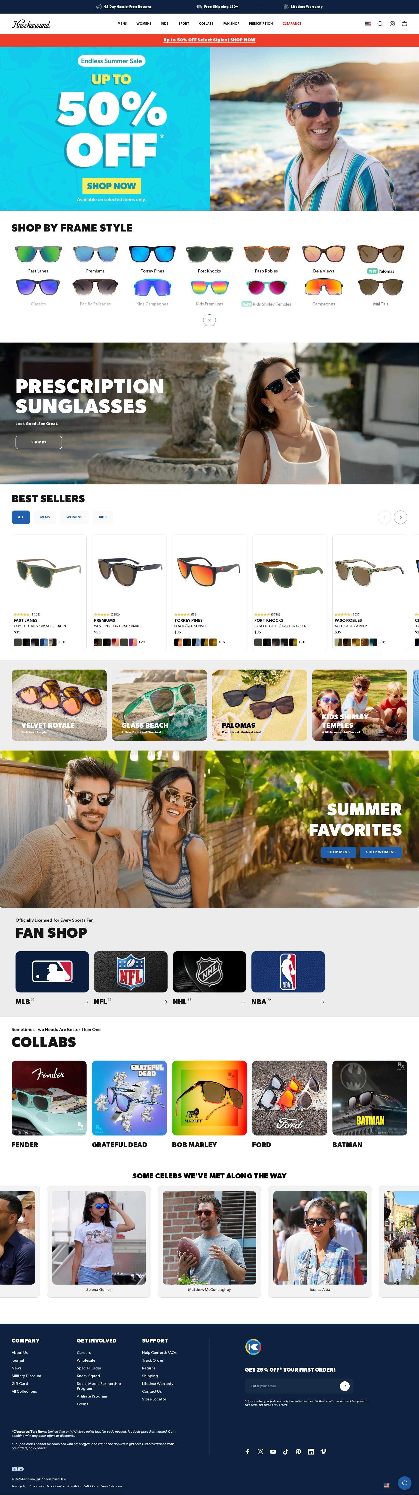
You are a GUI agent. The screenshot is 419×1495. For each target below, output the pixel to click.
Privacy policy (37, 1486)
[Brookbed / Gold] (356, 642)
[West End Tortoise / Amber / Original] (129, 572)
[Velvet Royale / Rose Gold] (133, 642)
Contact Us (152, 1391)
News (16, 1368)
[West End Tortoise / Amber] (98, 642)
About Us (20, 1353)
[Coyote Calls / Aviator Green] (18, 642)
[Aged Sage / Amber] (338, 642)
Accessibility (74, 1486)
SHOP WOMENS (381, 852)
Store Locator (154, 1399)
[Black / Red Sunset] (178, 642)
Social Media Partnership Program (99, 1386)
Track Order (152, 1360)
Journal (18, 1360)
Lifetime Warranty (157, 1384)
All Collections (24, 1391)
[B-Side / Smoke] (52, 642)
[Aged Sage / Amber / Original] (370, 572)
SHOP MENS (338, 852)
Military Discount (26, 1376)
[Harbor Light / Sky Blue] (44, 642)
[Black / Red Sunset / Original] (209, 572)
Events (82, 1404)
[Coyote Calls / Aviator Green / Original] (49, 572)
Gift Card (20, 1384)
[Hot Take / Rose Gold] (115, 642)
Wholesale (86, 1360)
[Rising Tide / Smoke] (373, 642)
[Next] (400, 517)
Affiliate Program (92, 1396)
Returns (149, 1368)
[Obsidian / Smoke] (35, 642)
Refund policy (19, 1486)
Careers (84, 1353)
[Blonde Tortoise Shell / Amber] (365, 642)
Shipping (150, 1376)
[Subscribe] (345, 1386)
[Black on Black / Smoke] (26, 642)
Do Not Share (91, 1486)
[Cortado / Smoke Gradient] (276, 642)
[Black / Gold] (204, 642)
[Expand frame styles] (209, 320)
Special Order (89, 1368)
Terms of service (55, 1486)
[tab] (21, 517)
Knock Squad (88, 1376)
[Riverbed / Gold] (213, 642)
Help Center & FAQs (159, 1353)
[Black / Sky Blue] (196, 642)
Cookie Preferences (111, 1486)
